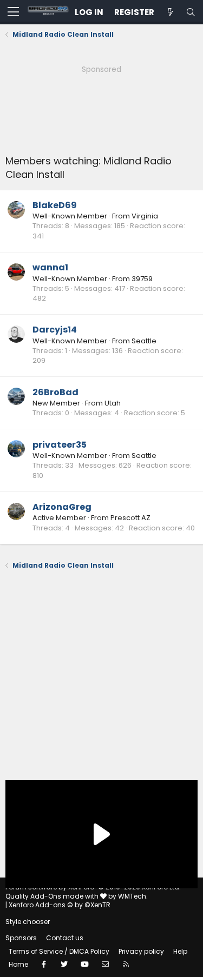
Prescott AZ (130, 518)
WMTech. (133, 896)
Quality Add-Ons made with (52, 896)
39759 (142, 279)
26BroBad (55, 392)
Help (180, 951)
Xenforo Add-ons (59, 904)
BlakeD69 (54, 205)
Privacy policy (141, 951)
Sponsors (21, 937)
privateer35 (59, 444)
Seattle (144, 341)
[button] (13, 12)
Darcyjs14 (54, 329)
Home (18, 964)
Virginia (145, 216)
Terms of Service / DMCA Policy (59, 951)
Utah (112, 403)
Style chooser (27, 921)
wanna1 (50, 267)
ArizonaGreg (61, 507)
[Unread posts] (170, 12)
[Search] (190, 12)
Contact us (64, 937)
